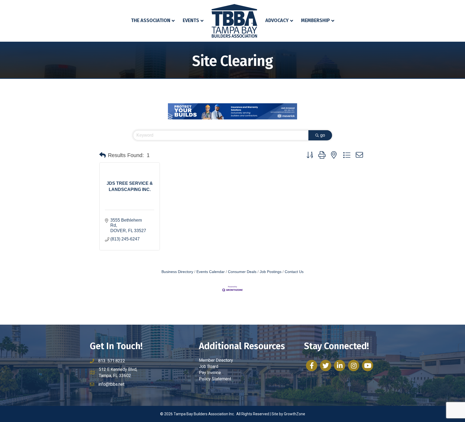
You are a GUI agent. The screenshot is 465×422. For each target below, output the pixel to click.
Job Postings (270, 272)
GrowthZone (294, 414)
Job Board (208, 366)
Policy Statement (215, 378)
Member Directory (216, 360)
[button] (102, 155)
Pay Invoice (210, 372)
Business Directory (177, 272)
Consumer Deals (242, 272)
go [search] (322, 135)
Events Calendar (210, 272)
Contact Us (294, 272)
